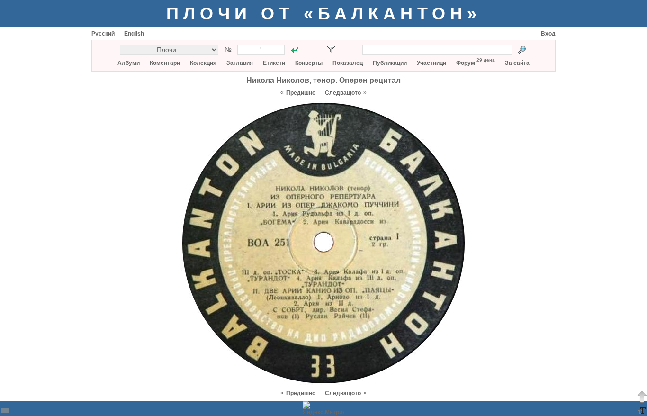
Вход (548, 33)
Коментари (165, 63)
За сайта (517, 63)
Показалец (347, 63)
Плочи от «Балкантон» (323, 13)
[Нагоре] (642, 397)
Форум (465, 63)
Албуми (128, 63)
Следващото (343, 93)
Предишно (300, 93)
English (134, 33)
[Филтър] (331, 50)
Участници (431, 63)
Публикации (390, 63)
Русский (103, 33)
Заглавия (239, 63)
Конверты (309, 63)
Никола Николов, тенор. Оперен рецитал (323, 80)
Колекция (203, 63)
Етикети (274, 63)
